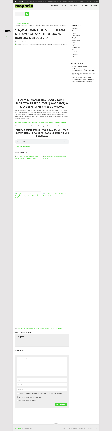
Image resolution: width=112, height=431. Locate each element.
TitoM (52, 328)
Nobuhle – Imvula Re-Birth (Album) (93, 1)
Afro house (74, 5)
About (65, 428)
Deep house (75, 38)
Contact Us (73, 428)
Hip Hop (85, 5)
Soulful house (76, 52)
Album (93, 5)
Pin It (6, 36)
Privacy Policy (92, 428)
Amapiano (54, 5)
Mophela (18, 41)
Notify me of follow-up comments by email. (30, 397)
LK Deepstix (21, 328)
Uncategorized (76, 54)
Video (73, 56)
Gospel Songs (76, 40)
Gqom (64, 5)
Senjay (37, 328)
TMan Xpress (58, 328)
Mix (73, 49)
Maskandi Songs (76, 47)
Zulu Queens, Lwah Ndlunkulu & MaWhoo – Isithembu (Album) (62, 1)
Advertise (82, 428)
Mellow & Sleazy (30, 328)
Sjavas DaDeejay (44, 328)
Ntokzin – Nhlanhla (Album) (79, 66)
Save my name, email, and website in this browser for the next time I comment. (41, 393)
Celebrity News (76, 35)
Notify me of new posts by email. (27, 400)
